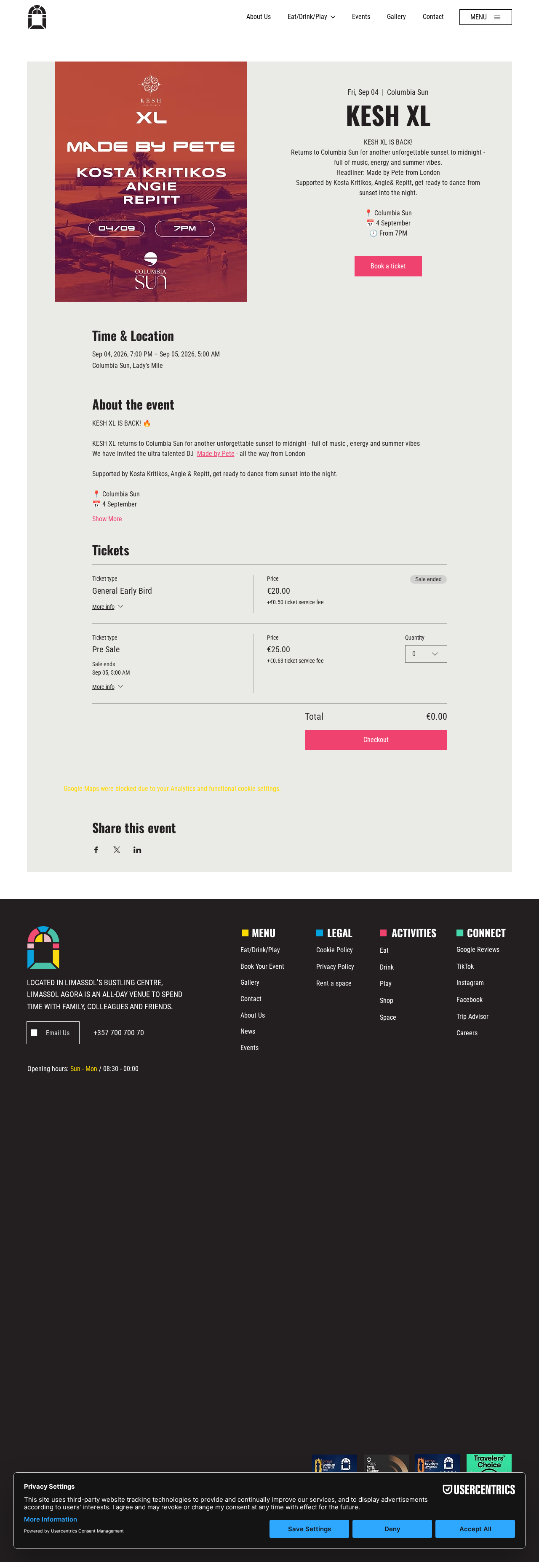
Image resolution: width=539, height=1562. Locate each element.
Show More (107, 519)
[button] (485, 17)
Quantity (414, 637)
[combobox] (426, 654)
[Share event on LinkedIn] (137, 850)
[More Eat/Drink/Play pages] (333, 17)
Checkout (376, 740)
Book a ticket (388, 266)
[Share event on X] (117, 850)
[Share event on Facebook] (96, 850)
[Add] (53, 1033)
